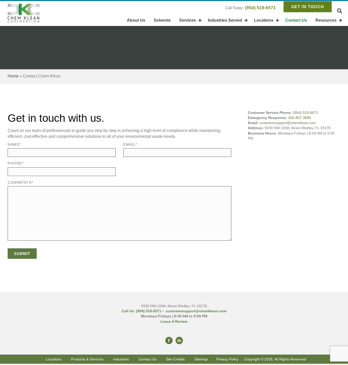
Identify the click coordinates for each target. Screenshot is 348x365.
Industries (121, 359)
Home (13, 76)
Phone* (16, 163)
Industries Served (225, 20)
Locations (263, 20)
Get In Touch (307, 7)
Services (187, 20)
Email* (130, 144)
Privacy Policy (227, 359)
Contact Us (296, 20)
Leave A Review (174, 321)
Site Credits (176, 359)
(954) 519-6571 (260, 8)
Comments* (20, 182)
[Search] (339, 11)
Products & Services (87, 359)
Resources (326, 20)
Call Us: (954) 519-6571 (141, 311)
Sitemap (201, 359)
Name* (14, 144)
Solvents (162, 20)
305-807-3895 (299, 118)
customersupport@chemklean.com (288, 123)
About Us (136, 20)
